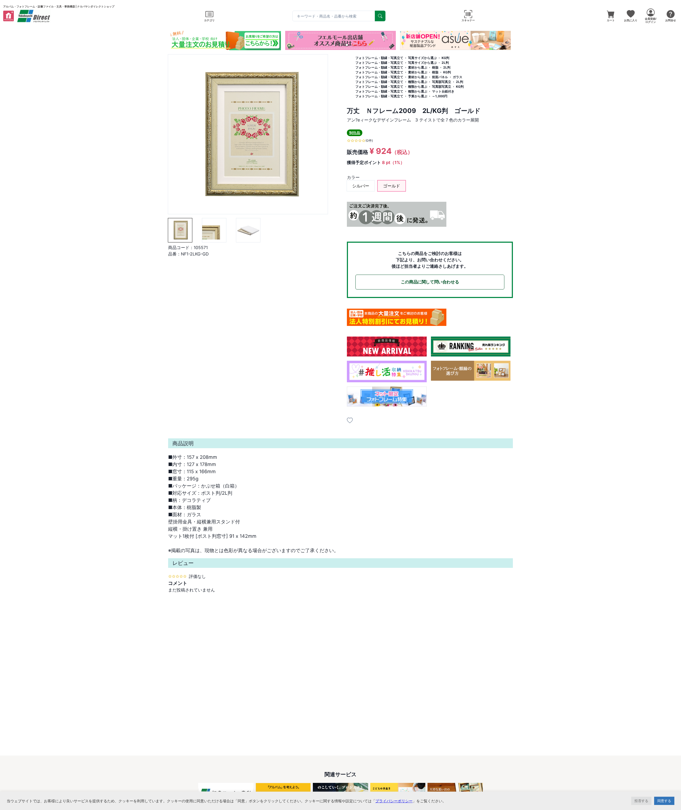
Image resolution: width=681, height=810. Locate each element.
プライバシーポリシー (394, 801)
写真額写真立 (441, 82)
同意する (664, 801)
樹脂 (435, 67)
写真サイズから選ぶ (422, 58)
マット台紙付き (443, 91)
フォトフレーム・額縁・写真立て (379, 58)
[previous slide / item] (172, 40)
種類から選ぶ (417, 82)
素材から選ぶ (417, 67)
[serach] (380, 16)
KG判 (445, 58)
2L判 (445, 63)
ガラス (457, 77)
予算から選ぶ (417, 96)
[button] (328, 45)
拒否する (641, 801)
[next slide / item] (509, 40)
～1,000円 (439, 96)
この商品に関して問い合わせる (430, 281)
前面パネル (440, 77)
